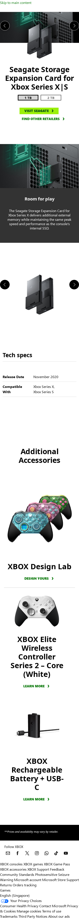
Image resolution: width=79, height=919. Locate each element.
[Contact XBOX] (7, 853)
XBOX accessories (13, 869)
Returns (6, 885)
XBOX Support (38, 869)
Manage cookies (29, 911)
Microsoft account (27, 879)
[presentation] (5, 26)
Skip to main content (15, 2)
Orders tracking (24, 885)
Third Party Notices (32, 916)
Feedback (57, 869)
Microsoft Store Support (60, 879)
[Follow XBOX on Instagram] (36, 853)
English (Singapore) (15, 895)
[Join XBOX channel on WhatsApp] (46, 853)
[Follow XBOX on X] (27, 853)
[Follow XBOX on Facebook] (17, 853)
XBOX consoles (11, 864)
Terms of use (51, 911)
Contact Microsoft (52, 906)
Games (5, 890)
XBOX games (33, 864)
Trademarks (9, 916)
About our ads (59, 916)
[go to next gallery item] (74, 284)
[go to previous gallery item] (5, 284)
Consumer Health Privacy (19, 906)
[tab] (28, 97)
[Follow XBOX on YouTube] (65, 853)
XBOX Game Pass (57, 864)
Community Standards (17, 874)
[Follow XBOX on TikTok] (56, 853)
